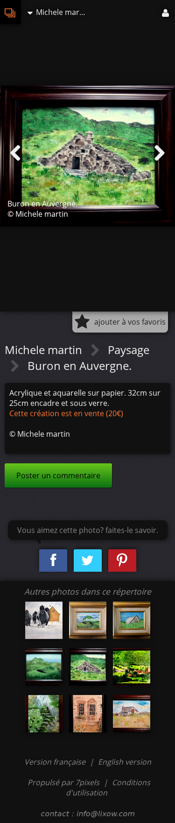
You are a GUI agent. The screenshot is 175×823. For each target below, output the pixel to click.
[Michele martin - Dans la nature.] (131, 713)
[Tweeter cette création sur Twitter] (88, 560)
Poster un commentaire (58, 475)
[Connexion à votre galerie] (166, 12)
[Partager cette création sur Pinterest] (122, 560)
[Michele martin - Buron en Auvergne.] (87, 667)
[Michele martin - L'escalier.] (44, 713)
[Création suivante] (159, 153)
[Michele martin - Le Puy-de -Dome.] (87, 620)
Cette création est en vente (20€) (66, 413)
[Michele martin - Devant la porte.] (87, 713)
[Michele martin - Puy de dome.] (44, 667)
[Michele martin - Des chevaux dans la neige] (44, 620)
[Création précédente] (15, 153)
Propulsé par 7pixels (63, 782)
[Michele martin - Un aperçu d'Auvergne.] (131, 620)
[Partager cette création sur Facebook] (53, 560)
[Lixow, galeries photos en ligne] (10, 12)
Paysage (128, 349)
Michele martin (45, 349)
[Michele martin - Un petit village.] (131, 667)
